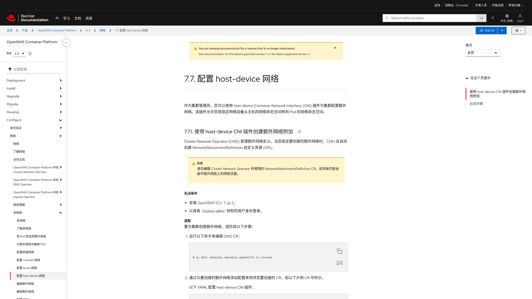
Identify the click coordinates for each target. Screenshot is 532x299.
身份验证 (16, 128)
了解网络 (19, 151)
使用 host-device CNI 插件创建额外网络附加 (498, 93)
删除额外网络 (25, 291)
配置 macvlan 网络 (28, 260)
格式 (469, 45)
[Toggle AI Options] (502, 30)
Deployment (16, 80)
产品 (25, 30)
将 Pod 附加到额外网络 (31, 236)
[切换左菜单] (66, 43)
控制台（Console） (457, 5)
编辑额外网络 (25, 284)
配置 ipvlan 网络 (27, 268)
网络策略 (19, 205)
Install (11, 88)
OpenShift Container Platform (56, 30)
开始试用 (498, 5)
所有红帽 (514, 5)
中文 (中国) (507, 21)
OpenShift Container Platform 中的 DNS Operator (36, 182)
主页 (9, 30)
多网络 (17, 212)
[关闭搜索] (493, 18)
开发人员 (481, 5)
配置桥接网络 (25, 252)
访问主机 (19, 159)
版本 (9, 53)
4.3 (88, 30)
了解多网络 (24, 228)
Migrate (12, 104)
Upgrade (13, 96)
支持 (437, 5)
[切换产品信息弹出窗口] (30, 53)
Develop (13, 112)
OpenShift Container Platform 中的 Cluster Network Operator (36, 169)
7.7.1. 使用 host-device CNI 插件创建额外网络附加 (238, 131)
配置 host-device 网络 (31, 276)
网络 (103, 30)
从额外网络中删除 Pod (31, 244)
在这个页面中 (480, 78)
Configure (14, 120)
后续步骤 (476, 104)
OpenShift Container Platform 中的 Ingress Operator (36, 194)
